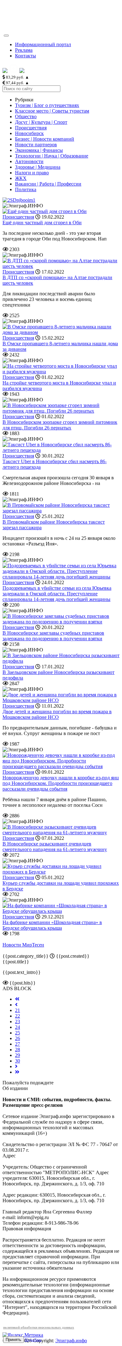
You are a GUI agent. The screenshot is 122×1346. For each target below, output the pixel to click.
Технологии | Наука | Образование (51, 155)
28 (17, 1049)
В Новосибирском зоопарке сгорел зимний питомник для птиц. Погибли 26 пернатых (60, 424)
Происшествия (31, 127)
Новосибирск (29, 133)
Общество (26, 116)
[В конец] (17, 1072)
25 (17, 1032)
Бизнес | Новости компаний (44, 139)
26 (17, 1038)
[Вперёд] (16, 1066)
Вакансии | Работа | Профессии (48, 183)
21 (17, 1010)
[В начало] (17, 999)
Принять (13, 1339)
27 (17, 1044)
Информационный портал (43, 44)
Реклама (24, 50)
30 (17, 1060)
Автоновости (29, 161)
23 (17, 1021)
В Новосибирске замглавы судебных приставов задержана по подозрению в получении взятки (53, 635)
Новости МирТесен (23, 944)
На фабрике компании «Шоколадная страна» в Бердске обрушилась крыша (52, 925)
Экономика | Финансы (39, 150)
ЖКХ (21, 178)
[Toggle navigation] (6, 35)
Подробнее (33, 1340)
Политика (25, 189)
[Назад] (16, 1004)
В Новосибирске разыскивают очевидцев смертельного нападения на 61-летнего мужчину (55, 846)
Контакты (25, 55)
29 (17, 1055)
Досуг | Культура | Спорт (41, 122)
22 (17, 1016)
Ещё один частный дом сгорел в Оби (42, 222)
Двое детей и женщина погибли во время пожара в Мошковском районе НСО (57, 714)
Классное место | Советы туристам (52, 111)
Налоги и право (32, 172)
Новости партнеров (36, 144)
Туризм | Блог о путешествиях (47, 105)
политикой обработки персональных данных (38, 1327)
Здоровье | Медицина (37, 167)
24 (17, 1027)
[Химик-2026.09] (19, 200)
